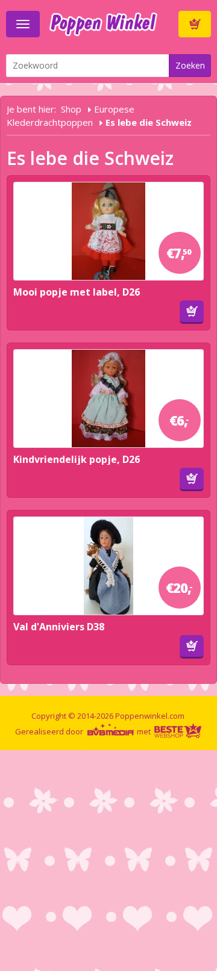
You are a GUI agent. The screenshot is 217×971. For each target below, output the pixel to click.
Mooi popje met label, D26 (76, 292)
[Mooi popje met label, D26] (108, 231)
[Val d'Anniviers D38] (108, 566)
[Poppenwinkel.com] (109, 23)
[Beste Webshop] (178, 731)
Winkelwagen (194, 24)
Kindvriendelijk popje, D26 (76, 459)
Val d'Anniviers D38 (58, 626)
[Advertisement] (108, 858)
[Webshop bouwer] (111, 731)
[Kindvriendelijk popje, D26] (108, 398)
